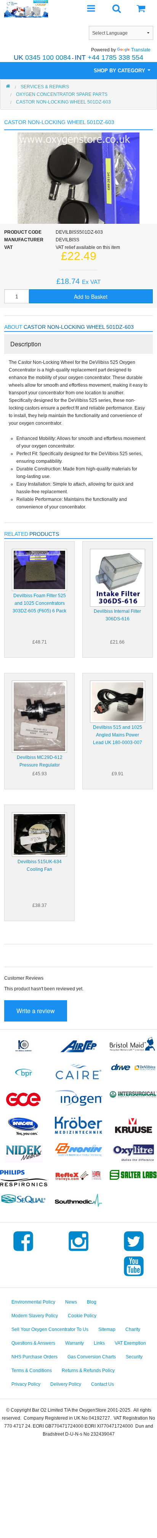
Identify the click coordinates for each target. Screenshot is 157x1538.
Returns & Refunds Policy (88, 1370)
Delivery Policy (65, 1384)
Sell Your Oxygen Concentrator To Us (49, 1329)
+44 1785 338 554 (109, 57)
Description (25, 343)
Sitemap (106, 1329)
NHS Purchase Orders (34, 1356)
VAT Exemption (130, 1343)
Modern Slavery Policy (34, 1315)
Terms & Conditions (31, 1370)
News (71, 1302)
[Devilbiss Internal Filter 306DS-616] (117, 577)
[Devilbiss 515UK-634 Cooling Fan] (39, 834)
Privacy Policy (25, 1384)
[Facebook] (23, 1251)
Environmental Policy (33, 1302)
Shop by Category (120, 70)
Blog (91, 1302)
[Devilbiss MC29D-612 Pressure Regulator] (39, 716)
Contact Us (102, 1384)
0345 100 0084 (42, 57)
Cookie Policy (82, 1315)
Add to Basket (90, 296)
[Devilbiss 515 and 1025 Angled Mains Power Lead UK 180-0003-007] (117, 701)
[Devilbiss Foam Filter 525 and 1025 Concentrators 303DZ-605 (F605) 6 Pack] (39, 569)
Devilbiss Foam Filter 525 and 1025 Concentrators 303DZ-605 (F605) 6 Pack (39, 603)
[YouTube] (133, 1276)
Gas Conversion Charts (91, 1356)
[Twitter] (133, 1251)
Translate (141, 50)
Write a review (35, 1010)
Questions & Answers (33, 1343)
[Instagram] (78, 1251)
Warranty (74, 1343)
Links (99, 1343)
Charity (132, 1329)
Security (134, 1356)
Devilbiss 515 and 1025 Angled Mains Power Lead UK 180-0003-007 (117, 735)
